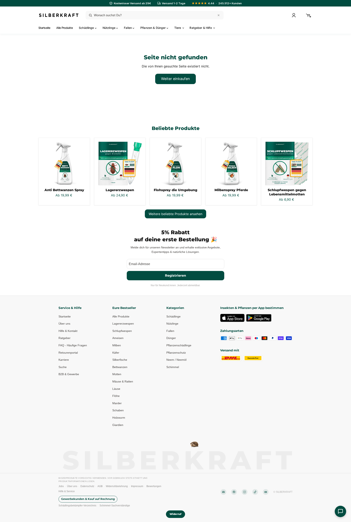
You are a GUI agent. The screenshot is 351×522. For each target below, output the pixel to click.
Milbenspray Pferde (231, 190)
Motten (116, 374)
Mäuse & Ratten (122, 381)
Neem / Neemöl (176, 359)
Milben (116, 345)
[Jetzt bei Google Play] (258, 318)
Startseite (44, 27)
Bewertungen (153, 486)
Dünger (171, 338)
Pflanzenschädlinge (178, 345)
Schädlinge (87, 27)
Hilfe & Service (66, 491)
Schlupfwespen (122, 330)
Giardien (117, 425)
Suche (62, 367)
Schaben (118, 410)
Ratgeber (64, 338)
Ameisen (118, 338)
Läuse (116, 388)
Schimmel (172, 367)
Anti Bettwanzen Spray (64, 190)
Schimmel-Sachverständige (115, 505)
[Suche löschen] (218, 15)
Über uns (64, 323)
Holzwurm (118, 417)
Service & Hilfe (69, 308)
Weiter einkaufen (175, 79)
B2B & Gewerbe (68, 374)
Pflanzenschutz (176, 352)
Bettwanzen (119, 367)
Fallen (128, 27)
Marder (117, 403)
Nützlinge (109, 27)
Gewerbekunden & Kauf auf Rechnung (88, 498)
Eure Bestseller (124, 308)
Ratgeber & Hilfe (201, 27)
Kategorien (175, 308)
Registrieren (175, 275)
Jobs (61, 486)
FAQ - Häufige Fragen (72, 345)
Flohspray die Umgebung (175, 190)
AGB (100, 486)
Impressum (137, 486)
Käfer (115, 352)
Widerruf (175, 514)
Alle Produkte (64, 27)
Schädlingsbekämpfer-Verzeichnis (77, 505)
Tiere (178, 27)
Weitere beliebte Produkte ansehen (175, 214)
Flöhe (116, 395)
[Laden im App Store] (232, 318)
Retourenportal (68, 352)
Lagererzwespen (120, 190)
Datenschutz (87, 486)
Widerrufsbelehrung (117, 486)
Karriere (63, 359)
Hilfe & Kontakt (67, 330)
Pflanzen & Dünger (153, 27)
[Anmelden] (293, 15)
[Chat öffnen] (340, 511)
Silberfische (119, 359)
